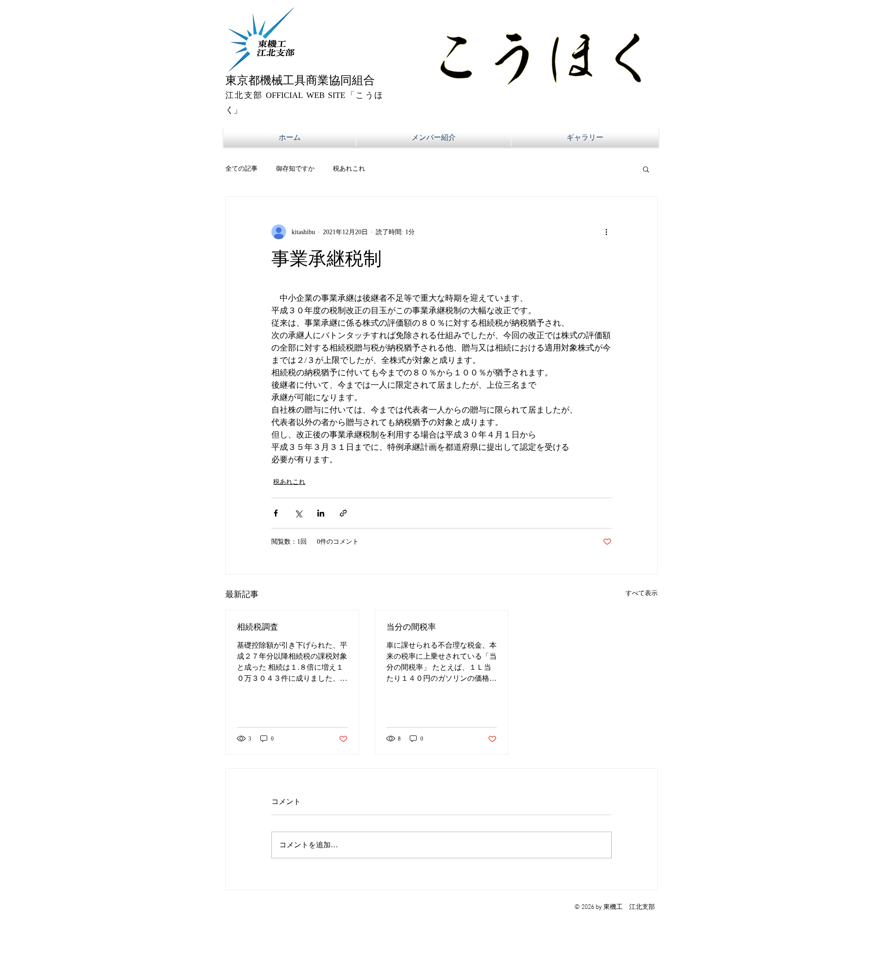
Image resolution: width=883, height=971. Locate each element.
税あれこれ (349, 168)
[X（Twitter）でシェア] (298, 513)
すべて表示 (641, 593)
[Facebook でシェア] (275, 513)
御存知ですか (295, 168)
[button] (646, 168)
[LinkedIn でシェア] (320, 513)
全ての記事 (241, 168)
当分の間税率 (411, 627)
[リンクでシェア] (343, 513)
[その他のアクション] (606, 231)
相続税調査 (257, 627)
